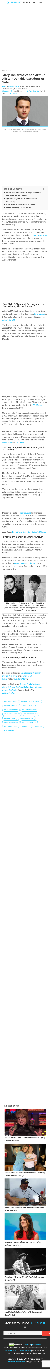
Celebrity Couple (11, 710)
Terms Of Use (10, 1350)
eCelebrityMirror (20, 679)
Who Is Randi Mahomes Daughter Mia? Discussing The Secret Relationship (25, 1174)
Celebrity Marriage (12, 714)
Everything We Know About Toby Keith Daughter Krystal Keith (24, 1278)
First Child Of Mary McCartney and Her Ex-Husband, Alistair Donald (23, 194)
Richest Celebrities (9, 690)
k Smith (14, 93)
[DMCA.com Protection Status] (16, 1344)
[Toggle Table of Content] (42, 189)
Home (4, 86)
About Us (27, 1344)
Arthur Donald (10, 705)
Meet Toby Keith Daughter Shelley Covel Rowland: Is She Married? (25, 1209)
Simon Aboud (9, 730)
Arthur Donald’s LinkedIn (24, 563)
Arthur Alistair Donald (30, 701)
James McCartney (27, 718)
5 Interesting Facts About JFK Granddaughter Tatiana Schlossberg (23, 1243)
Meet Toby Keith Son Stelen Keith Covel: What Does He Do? (23, 1313)
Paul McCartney (10, 726)
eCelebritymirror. (9, 693)
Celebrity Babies (13, 86)
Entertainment (36, 687)
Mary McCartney (29, 722)
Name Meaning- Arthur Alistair (19, 207)
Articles (23, 684)
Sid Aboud (38, 726)
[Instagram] (38, 1323)
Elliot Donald (9, 718)
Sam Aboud (26, 726)
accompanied (25, 513)
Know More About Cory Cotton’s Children (29, 532)
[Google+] (34, 1323)
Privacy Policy (25, 1350)
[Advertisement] (25, 35)
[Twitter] (41, 1323)
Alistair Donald (10, 701)
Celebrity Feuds (8, 687)
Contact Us (36, 1344)
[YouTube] (44, 1323)
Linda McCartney (11, 722)
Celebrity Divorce (29, 710)
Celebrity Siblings (22, 687)
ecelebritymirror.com (16, 1361)
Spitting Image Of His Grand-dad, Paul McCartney (21, 200)
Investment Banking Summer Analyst (21, 204)
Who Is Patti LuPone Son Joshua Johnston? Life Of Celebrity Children (25, 1139)
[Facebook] (31, 1323)
